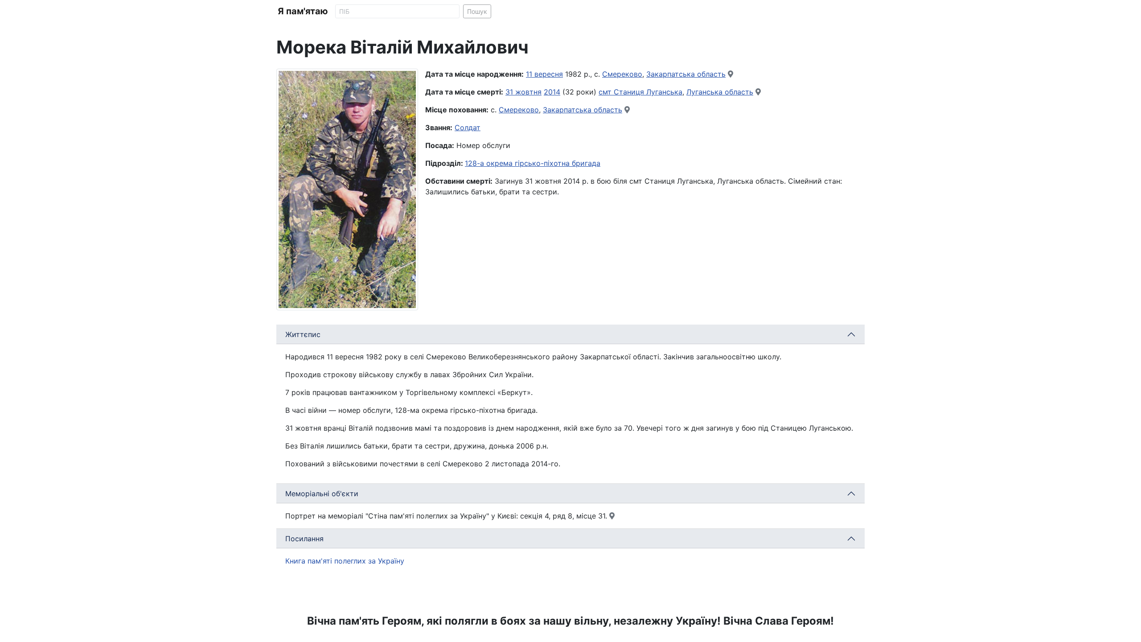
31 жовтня (523, 91)
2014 (552, 91)
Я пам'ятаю (303, 11)
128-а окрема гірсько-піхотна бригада (532, 163)
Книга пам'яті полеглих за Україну (344, 560)
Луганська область (719, 91)
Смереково (622, 74)
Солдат (467, 127)
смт (606, 91)
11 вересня (544, 74)
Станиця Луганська (648, 91)
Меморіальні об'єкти (321, 493)
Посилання (304, 538)
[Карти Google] (730, 74)
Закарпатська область (686, 74)
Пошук (477, 11)
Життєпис (302, 334)
